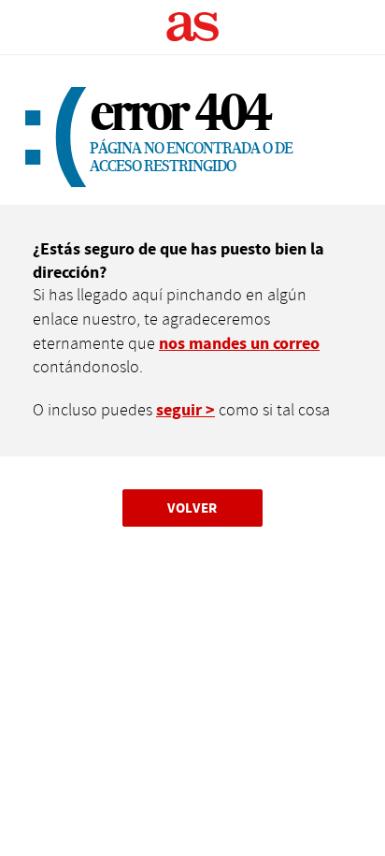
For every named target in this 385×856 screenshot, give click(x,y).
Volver (192, 507)
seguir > (185, 410)
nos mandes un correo (239, 343)
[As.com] (193, 27)
